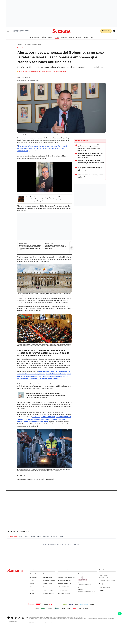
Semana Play (34, 574)
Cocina (45, 587)
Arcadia (32, 583)
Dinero (32, 580)
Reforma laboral (38, 479)
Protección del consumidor (85, 574)
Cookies (101, 590)
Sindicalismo (49, 479)
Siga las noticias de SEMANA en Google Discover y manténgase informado (43, 71)
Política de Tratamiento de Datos (67, 577)
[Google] (8, 618)
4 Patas (32, 593)
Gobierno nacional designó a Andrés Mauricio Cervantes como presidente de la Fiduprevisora (56, 247)
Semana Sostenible (48, 593)
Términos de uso (62, 574)
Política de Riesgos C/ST (65, 583)
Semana (19, 44)
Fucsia (32, 590)
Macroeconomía (36, 44)
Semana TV (33, 577)
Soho (31, 587)
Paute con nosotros (104, 587)
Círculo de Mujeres (48, 590)
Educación (46, 574)
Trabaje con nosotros (105, 584)
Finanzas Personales (49, 580)
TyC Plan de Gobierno (64, 593)
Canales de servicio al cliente (107, 580)
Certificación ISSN (63, 590)
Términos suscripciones (64, 580)
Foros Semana (47, 577)
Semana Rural (47, 583)
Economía (27, 44)
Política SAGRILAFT (63, 587)
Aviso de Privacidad (14, 621)
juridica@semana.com (84, 584)
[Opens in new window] (12, 618)
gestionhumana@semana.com (86, 591)
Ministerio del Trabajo (24, 479)
